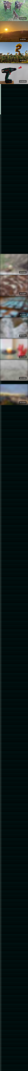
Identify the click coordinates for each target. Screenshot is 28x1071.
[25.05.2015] (14, 945)
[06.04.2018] (14, 752)
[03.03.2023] (14, 432)
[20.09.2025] (14, 146)
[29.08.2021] (14, 526)
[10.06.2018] (14, 736)
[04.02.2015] (14, 991)
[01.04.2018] (14, 753)
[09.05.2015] (14, 953)
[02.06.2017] (14, 799)
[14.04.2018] (14, 750)
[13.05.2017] (14, 801)
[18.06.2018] (14, 734)
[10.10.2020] (14, 577)
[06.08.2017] (14, 789)
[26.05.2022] (14, 475)
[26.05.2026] (14, 105)
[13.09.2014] (14, 1045)
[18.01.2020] (14, 603)
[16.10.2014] (14, 1026)
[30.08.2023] (14, 414)
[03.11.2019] (14, 621)
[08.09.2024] (14, 204)
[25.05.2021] (14, 545)
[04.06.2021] (14, 541)
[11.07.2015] (14, 927)
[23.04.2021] (14, 549)
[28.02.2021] (14, 554)
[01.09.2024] (14, 210)
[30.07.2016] (14, 840)
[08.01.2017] (14, 814)
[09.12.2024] (14, 194)
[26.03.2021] (14, 553)
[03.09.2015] (14, 916)
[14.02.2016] (14, 882)
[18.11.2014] (14, 1017)
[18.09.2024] (14, 201)
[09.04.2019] (14, 661)
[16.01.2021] (14, 564)
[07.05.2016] (14, 864)
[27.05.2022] (14, 474)
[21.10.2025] (14, 144)
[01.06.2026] (14, 98)
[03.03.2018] (14, 757)
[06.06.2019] (14, 650)
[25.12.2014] (14, 1004)
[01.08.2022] (14, 463)
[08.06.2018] (14, 737)
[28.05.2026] (14, 103)
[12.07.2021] (14, 534)
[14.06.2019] (14, 649)
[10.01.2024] (14, 251)
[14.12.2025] (14, 133)
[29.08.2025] (14, 147)
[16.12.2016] (14, 821)
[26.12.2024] (14, 191)
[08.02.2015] (14, 989)
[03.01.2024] (14, 252)
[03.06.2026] (14, 96)
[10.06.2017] (14, 794)
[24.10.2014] (14, 1023)
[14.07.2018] (14, 725)
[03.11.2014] (14, 1021)
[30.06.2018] (14, 731)
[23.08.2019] (14, 634)
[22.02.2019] (14, 675)
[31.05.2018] (14, 740)
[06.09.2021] (14, 522)
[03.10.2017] (14, 781)
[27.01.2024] (14, 244)
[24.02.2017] (14, 808)
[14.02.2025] (14, 179)
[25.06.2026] (14, 91)
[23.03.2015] (14, 971)
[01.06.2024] (14, 224)
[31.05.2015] (14, 943)
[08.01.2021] (14, 568)
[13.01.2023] (14, 438)
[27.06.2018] (14, 732)
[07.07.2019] (14, 644)
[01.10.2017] (14, 782)
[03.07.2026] (14, 90)
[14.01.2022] (14, 493)
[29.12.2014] (14, 1003)
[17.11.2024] (14, 197)
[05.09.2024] (14, 206)
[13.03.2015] (14, 973)
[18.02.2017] (14, 809)
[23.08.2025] (14, 148)
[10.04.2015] (14, 962)
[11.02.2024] (14, 240)
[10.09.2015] (14, 910)
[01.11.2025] (14, 142)
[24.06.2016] (14, 850)
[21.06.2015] (14, 935)
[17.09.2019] (14, 629)
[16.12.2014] (14, 1006)
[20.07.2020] (14, 586)
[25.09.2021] (14, 520)
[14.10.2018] (14, 701)
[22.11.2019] (14, 619)
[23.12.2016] (14, 820)
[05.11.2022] (14, 450)
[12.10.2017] (14, 778)
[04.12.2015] (14, 896)
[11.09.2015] (14, 909)
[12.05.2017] (14, 802)
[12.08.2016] (14, 838)
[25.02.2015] (14, 980)
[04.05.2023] (14, 424)
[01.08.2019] (14, 638)
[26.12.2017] (14, 770)
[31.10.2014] (14, 1022)
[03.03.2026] (14, 120)
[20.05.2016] (14, 861)
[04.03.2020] (14, 597)
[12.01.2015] (14, 997)
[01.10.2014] (14, 1033)
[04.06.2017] (14, 797)
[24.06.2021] (14, 537)
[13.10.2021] (14, 516)
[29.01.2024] (14, 242)
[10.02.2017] (14, 810)
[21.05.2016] (14, 860)
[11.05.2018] (14, 745)
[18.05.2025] (14, 166)
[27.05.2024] (14, 229)
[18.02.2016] (14, 880)
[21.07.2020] (14, 585)
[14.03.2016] (14, 873)
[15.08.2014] (14, 1061)
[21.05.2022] (14, 476)
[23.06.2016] (14, 851)
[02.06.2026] (14, 97)
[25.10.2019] (14, 622)
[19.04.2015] (14, 960)
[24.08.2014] (14, 1053)
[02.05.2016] (14, 865)
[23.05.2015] (14, 946)
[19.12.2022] (14, 442)
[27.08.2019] (14, 632)
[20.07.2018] (14, 724)
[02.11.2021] (14, 513)
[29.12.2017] (14, 769)
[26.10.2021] (14, 515)
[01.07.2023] (14, 417)
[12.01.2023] (14, 439)
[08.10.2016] (14, 831)
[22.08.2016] (14, 835)
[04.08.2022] (14, 461)
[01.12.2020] (14, 572)
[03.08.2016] (14, 839)
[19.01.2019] (14, 679)
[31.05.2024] (14, 226)
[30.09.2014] (14, 1034)
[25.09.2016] (14, 833)
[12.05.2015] (14, 950)
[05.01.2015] (14, 1000)
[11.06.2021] (14, 540)
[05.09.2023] (14, 412)
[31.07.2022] (14, 464)
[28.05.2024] (14, 228)
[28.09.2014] (14, 1036)
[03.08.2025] (14, 149)
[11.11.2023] (14, 381)
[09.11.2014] (14, 1019)
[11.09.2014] (14, 1046)
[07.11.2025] (14, 140)
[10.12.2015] (14, 894)
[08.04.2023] (14, 427)
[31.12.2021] (14, 497)
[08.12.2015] (14, 895)
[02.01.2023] (14, 440)
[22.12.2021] (14, 500)
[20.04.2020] (14, 593)
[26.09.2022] (14, 454)
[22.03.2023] (14, 428)
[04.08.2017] (14, 790)
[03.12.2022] (14, 447)
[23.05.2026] (14, 106)
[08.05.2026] (14, 110)
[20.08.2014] (14, 1056)
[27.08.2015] (14, 918)
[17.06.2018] (14, 735)
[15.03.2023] (14, 430)
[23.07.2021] (14, 531)
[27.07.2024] (14, 214)
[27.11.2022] (14, 448)
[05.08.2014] (14, 1070)
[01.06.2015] (14, 942)
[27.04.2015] (14, 958)
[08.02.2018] (14, 761)
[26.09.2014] (14, 1037)
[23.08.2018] (14, 712)
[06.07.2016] (14, 846)
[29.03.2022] (14, 481)
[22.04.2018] (14, 747)
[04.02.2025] (14, 180)
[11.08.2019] (14, 637)
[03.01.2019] (14, 684)
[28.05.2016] (14, 857)
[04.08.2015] (14, 921)
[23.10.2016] (14, 827)
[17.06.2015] (14, 937)
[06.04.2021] (14, 551)
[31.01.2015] (14, 993)
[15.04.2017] (14, 805)
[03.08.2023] (14, 415)
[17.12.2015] (14, 892)
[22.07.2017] (14, 791)
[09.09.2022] (14, 456)
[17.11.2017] (14, 775)
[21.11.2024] (14, 196)
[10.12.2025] (14, 134)
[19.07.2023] (14, 416)
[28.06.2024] (14, 217)
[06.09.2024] (14, 205)
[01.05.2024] (14, 233)
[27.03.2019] (14, 664)
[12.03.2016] (14, 874)
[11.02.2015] (14, 986)
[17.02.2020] (14, 600)
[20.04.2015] (14, 959)
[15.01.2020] (14, 605)
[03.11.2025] (14, 141)
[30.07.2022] (14, 465)
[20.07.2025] (14, 150)
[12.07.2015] (14, 926)
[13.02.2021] (14, 559)
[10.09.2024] (14, 203)
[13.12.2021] (14, 503)
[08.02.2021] (14, 560)
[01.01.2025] (14, 190)
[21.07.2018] (14, 723)
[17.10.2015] (14, 900)
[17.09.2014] (14, 1042)
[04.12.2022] (14, 446)
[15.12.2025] (14, 132)
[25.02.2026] (14, 123)
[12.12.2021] (14, 504)
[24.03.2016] (14, 871)
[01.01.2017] (14, 817)
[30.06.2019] (14, 647)
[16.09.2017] (14, 783)
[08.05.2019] (14, 653)
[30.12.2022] (14, 441)
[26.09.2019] (14, 628)
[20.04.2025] (14, 171)
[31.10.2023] (14, 383)
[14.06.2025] (14, 160)
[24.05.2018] (14, 743)
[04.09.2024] (14, 207)
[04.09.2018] (14, 710)
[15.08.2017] (14, 786)
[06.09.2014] (14, 1047)
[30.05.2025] (14, 164)
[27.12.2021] (14, 498)
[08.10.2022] (14, 453)
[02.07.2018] (14, 729)
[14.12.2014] (14, 1007)
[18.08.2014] (14, 1058)
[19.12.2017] (14, 771)
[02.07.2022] (14, 468)
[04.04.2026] (14, 116)
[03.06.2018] (14, 739)
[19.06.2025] (14, 157)
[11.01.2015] (14, 998)
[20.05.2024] (14, 231)
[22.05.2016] (14, 859)
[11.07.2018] (14, 726)
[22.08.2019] (14, 635)
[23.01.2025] (14, 184)
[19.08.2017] (14, 785)
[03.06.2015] (14, 941)
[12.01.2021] (14, 566)
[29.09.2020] (14, 579)
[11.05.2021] (14, 546)
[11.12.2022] (14, 443)
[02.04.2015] (14, 966)
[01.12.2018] (14, 692)
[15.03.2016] (14, 872)
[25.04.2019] (14, 657)
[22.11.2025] (14, 139)
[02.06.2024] (14, 223)
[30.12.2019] (14, 609)
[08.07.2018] (14, 728)
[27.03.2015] (14, 968)
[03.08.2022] (14, 462)
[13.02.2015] (14, 984)
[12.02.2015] (14, 985)
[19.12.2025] (14, 131)
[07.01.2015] (14, 999)
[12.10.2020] (14, 576)
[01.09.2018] (14, 711)
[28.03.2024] (14, 238)
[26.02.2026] (14, 122)
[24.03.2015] (14, 970)
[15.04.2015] (14, 961)
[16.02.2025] (14, 178)
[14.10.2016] (14, 830)
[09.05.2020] (14, 592)
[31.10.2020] (14, 575)
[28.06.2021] (14, 536)
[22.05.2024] (14, 230)
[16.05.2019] (14, 652)
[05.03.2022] (14, 488)
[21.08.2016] (14, 836)
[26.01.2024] (14, 245)
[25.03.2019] (14, 666)
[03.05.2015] (14, 955)
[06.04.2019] (14, 662)
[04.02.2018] (14, 762)
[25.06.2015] (14, 933)
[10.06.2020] (14, 590)
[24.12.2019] (14, 611)
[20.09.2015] (14, 907)
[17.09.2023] (14, 407)
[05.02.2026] (14, 124)
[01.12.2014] (14, 1012)
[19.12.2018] (14, 687)
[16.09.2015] (14, 908)
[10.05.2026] (14, 108)
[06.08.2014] (14, 1069)
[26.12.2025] (14, 129)
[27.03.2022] (14, 483)
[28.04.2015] (14, 957)
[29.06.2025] (14, 155)
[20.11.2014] (14, 1016)
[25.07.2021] (14, 530)
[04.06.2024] (14, 221)
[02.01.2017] (14, 815)
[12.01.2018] (14, 765)
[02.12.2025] (14, 136)
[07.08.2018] (14, 715)
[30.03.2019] (14, 663)
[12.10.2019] (14, 623)
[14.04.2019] (14, 660)
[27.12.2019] (14, 610)
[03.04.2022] (14, 480)
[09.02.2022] (14, 491)
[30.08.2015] (14, 917)
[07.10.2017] (14, 780)
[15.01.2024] (14, 248)
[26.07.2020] (14, 584)
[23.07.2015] (14, 924)
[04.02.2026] (14, 125)
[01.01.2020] (14, 608)
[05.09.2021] (14, 523)
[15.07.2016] (14, 845)
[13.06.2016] (14, 854)
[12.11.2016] (14, 823)
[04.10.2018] (14, 706)
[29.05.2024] (14, 227)
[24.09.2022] (14, 455)
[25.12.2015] (14, 890)
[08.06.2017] (14, 795)
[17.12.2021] (14, 502)
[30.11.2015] (14, 897)
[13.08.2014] (14, 1063)
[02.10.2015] (14, 905)
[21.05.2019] (14, 651)
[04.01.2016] (14, 888)
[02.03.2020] (14, 598)
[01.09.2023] (14, 413)
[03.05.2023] (14, 425)
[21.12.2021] (14, 501)
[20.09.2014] (14, 1040)
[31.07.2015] (14, 922)
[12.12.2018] (14, 689)
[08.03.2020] (14, 596)
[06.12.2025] (14, 135)
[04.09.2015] (14, 914)
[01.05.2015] (14, 956)
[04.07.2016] (14, 848)
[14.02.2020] (14, 601)
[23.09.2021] (14, 521)
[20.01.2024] (14, 246)
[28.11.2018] (14, 694)
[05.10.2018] (14, 704)
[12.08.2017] (14, 787)
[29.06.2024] (14, 216)
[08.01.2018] (14, 766)
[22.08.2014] (14, 1055)
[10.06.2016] (14, 855)
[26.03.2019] (14, 665)
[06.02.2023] (14, 435)
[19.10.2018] (14, 700)
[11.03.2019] (14, 671)
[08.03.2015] (14, 975)
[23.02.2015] (14, 981)
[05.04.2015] (14, 964)
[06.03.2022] (14, 487)
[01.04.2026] (14, 117)
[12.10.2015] (14, 901)
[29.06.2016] (14, 849)
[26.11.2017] (14, 773)
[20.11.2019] (14, 620)
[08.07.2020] (14, 588)
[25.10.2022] (14, 451)
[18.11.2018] (14, 696)
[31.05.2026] (14, 99)
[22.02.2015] (14, 982)
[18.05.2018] (14, 744)
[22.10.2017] (14, 777)
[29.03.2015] (14, 967)
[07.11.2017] (14, 776)
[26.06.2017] (14, 793)
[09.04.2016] (14, 869)
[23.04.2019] (14, 658)
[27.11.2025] (14, 137)
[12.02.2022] (14, 490)
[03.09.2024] (14, 208)
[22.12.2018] (14, 685)
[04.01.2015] (14, 1001)
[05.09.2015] (14, 913)
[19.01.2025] (14, 185)
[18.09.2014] (14, 1041)
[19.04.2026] (14, 112)
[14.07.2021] (14, 533)
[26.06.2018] (14, 733)
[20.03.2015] (14, 972)
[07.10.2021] (14, 517)
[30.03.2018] (14, 755)
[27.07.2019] (14, 639)
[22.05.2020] (14, 591)
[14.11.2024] (14, 198)
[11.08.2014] (14, 1066)
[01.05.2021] (14, 548)
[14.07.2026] (14, 86)
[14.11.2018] (14, 697)
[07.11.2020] (14, 574)
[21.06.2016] (14, 852)
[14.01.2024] (14, 249)
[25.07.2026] (14, 85)
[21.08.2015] (14, 919)
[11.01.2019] (14, 682)
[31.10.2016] (14, 825)
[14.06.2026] (14, 93)
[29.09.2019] (14, 626)
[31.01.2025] (14, 182)
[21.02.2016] (14, 879)
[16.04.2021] (14, 550)
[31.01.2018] (14, 763)
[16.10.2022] (14, 452)
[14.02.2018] (14, 760)
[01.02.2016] (14, 885)
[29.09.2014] (14, 1035)
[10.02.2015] (14, 987)
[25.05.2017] (14, 800)
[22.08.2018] (14, 713)
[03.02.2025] (14, 181)
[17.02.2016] (14, 881)
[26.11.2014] (14, 1015)
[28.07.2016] (14, 843)
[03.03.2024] (14, 239)
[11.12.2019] (14, 614)
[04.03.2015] (14, 978)
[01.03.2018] (14, 758)
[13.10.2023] (14, 406)
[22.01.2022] (14, 492)
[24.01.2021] (14, 561)
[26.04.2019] (14, 655)
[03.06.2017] (14, 798)
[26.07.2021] (14, 529)
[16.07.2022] (14, 466)
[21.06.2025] (14, 156)
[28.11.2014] (14, 1013)
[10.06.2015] (14, 938)
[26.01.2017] (14, 813)
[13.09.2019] (14, 630)
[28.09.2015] (14, 906)
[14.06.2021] (14, 539)
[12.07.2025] (14, 154)
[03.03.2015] (14, 979)
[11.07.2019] (14, 642)
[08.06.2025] (14, 161)
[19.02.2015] (14, 983)
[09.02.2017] (14, 811)
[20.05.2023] (14, 422)
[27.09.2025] (14, 145)
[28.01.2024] (14, 243)
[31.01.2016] (14, 886)
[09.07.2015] (14, 929)
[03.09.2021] (14, 525)
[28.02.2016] (14, 877)
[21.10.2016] (14, 828)
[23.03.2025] (14, 173)
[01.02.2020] (14, 602)
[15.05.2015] (14, 948)
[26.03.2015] (14, 969)
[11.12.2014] (14, 1008)
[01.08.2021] (14, 528)
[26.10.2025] (14, 143)
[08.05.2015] (14, 954)
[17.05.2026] (14, 107)
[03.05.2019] (14, 654)
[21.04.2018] (14, 748)
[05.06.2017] (14, 796)
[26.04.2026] (14, 111)
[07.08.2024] (14, 213)
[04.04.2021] (14, 552)
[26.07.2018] (14, 719)
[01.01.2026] (14, 127)
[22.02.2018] (14, 759)
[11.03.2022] (14, 486)
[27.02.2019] (14, 674)
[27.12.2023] (14, 253)
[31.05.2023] (14, 421)
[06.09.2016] (14, 834)
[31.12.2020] (14, 570)
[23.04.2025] (14, 170)
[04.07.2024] (14, 215)
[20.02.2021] (14, 555)
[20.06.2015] (14, 936)
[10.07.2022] (14, 467)
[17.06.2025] (14, 158)
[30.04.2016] (14, 867)
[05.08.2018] (14, 716)
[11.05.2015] (14, 951)
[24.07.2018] (14, 720)
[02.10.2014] (14, 1032)
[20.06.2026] (14, 92)
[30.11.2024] (14, 195)
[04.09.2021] (14, 524)
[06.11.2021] (14, 511)
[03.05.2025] (14, 168)
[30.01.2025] (14, 183)
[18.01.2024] (14, 247)
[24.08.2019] (14, 633)
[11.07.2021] (14, 535)
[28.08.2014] (14, 1052)
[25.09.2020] (14, 580)
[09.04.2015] (14, 963)
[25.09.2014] (14, 1038)
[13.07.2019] (14, 641)
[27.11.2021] (14, 509)
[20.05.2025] (14, 165)
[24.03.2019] (14, 667)
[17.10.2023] (14, 405)
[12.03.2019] (14, 670)
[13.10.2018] (14, 702)
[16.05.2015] (14, 947)
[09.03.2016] (14, 875)
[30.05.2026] (14, 100)
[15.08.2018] (14, 714)
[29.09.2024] (14, 199)
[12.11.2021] (14, 510)
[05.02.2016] (14, 884)
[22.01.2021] (14, 562)
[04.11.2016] (14, 824)
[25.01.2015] (14, 995)
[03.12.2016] (14, 822)
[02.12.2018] (14, 691)
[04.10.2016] (14, 832)
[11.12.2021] (14, 505)
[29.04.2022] (14, 477)
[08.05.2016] (14, 863)
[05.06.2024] (14, 220)
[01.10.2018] (14, 708)
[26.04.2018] (14, 746)
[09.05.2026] (14, 109)
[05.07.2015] (14, 931)
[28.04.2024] (14, 234)
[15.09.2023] (14, 409)
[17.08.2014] (14, 1059)
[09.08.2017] (14, 788)
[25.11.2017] (14, 774)
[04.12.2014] (14, 1011)
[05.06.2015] (14, 939)
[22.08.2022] (14, 459)
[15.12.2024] (14, 193)
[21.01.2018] (14, 764)
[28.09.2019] (14, 627)
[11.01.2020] (14, 607)
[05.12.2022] (14, 444)
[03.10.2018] (14, 707)
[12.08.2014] (14, 1065)
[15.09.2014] (14, 1043)
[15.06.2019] (14, 648)
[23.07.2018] (14, 721)
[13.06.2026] (14, 94)
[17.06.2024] (14, 218)
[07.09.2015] (14, 911)
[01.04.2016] (14, 870)
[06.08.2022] (14, 460)
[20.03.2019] (14, 669)
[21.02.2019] (14, 676)
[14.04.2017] (14, 806)
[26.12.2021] (14, 499)
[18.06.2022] (14, 471)
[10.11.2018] (14, 699)
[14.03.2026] (14, 119)
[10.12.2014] (14, 1009)
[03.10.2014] (14, 1031)
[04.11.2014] (14, 1020)
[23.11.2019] (14, 617)
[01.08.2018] (14, 718)
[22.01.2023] (14, 437)
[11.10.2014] (14, 1029)
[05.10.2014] (14, 1030)
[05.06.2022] (14, 472)
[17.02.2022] (14, 489)
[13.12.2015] (14, 893)
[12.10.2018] (14, 703)
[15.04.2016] (14, 868)
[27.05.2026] (14, 104)
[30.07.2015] (14, 923)
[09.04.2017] (14, 807)
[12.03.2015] (14, 974)
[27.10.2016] (14, 826)
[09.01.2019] (14, 683)
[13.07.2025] (14, 153)
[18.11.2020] (14, 573)
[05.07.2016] (14, 847)
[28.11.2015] (14, 898)
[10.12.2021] (14, 506)
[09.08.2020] (14, 583)
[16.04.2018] (14, 749)
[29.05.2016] (14, 856)
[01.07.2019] (14, 646)
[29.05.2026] (14, 102)
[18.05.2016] (14, 862)
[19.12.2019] (14, 612)
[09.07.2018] (14, 727)
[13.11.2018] (14, 698)
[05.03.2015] (14, 976)
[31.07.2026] (14, 84)
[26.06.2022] (14, 469)
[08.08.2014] (14, 1068)
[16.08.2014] (14, 1060)
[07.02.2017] (14, 812)
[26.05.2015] (14, 944)
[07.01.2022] (14, 496)
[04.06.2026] (14, 95)
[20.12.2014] (14, 1005)
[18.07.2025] (14, 152)
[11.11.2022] (14, 449)
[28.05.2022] (14, 473)
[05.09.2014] (14, 1048)
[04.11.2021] (14, 512)
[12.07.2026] (14, 87)
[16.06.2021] (14, 538)
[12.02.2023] (14, 434)
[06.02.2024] (14, 241)
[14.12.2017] (14, 772)
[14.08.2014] (14, 1062)
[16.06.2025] (14, 159)
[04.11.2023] (14, 382)
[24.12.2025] (14, 130)
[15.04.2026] (14, 114)
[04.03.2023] (14, 431)
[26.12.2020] (14, 571)
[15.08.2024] (14, 211)
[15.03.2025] (14, 176)
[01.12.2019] (14, 615)
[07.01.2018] (14, 768)
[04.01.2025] (14, 189)
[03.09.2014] (14, 1049)
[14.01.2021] (14, 565)
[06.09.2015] (14, 912)
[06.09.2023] (14, 411)
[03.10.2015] (14, 904)
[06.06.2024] (14, 219)
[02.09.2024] (14, 209)
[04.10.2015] (14, 902)
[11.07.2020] (14, 587)
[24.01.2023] (14, 436)
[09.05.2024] (14, 232)
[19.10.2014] (14, 1025)
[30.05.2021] (14, 542)
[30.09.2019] (14, 625)
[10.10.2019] (14, 624)
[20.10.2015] (14, 899)
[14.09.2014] (14, 1044)
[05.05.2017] (14, 803)
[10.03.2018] (14, 756)
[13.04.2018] (14, 751)
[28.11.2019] (14, 616)
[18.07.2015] (14, 925)
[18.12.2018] (14, 688)
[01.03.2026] (14, 121)
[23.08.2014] (14, 1054)
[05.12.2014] (14, 1010)
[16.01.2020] (14, 604)
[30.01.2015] (14, 994)
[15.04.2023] (14, 426)
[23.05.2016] (14, 858)
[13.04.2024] (14, 236)
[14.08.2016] (14, 837)
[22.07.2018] (14, 722)
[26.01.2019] (14, 678)
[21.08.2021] (14, 527)
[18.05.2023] (14, 423)
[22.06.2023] (14, 418)
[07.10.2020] (14, 578)
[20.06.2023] (14, 419)
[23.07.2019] (14, 640)
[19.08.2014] (14, 1057)
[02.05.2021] (14, 547)
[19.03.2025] (14, 174)
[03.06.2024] (14, 222)
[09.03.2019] (14, 673)
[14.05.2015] (14, 949)
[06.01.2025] (14, 187)
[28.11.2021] (14, 508)
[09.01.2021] (14, 567)
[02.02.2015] (14, 992)
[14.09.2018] (14, 709)
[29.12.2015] (14, 889)
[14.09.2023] (14, 410)
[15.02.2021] (14, 558)
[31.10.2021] (14, 514)
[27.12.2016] (14, 819)
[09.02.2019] (14, 677)
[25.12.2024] (14, 192)
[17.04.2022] (14, 478)
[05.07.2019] (14, 645)
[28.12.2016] (14, 818)
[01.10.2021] (14, 518)
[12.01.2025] (14, 186)
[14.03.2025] (14, 177)
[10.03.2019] (14, 672)
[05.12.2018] (14, 690)
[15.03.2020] (14, 595)
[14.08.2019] (14, 636)
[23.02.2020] (14, 599)
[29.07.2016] (14, 842)
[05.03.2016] (14, 876)
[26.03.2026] (14, 118)
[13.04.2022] (14, 479)
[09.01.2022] (14, 494)
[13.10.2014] (14, 1028)
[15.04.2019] (14, 659)
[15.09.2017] (14, 784)
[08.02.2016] (14, 883)
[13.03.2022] (14, 485)
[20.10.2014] (14, 1024)
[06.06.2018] (14, 738)
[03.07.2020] (14, 589)
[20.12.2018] (14, 686)
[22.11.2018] (14, 695)
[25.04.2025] (14, 169)
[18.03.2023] (14, 429)
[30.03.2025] (14, 172)
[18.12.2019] (14, 613)
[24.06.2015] (14, 934)
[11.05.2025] (14, 167)
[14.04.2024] (14, 235)
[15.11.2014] (14, 1018)
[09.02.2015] (14, 988)
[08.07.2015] (14, 930)
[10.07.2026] (14, 88)
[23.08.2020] (14, 582)
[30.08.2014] (14, 1050)
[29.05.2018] (14, 741)
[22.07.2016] (14, 844)
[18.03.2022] (14, 484)
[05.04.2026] (14, 115)
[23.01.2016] (14, 887)
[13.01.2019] (14, 681)
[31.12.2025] (14, 128)
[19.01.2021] (14, 563)
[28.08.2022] (14, 457)
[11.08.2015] (14, 920)
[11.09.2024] (14, 202)
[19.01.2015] (14, 996)
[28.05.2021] (14, 543)
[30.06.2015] (14, 932)
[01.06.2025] (14, 162)
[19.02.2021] (14, 556)
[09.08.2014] (14, 1067)
